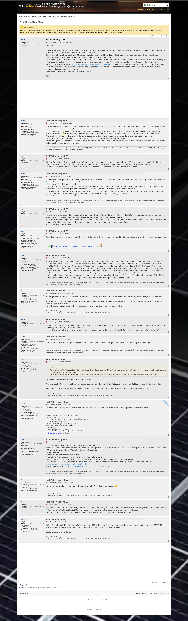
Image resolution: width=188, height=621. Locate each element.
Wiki (162, 9)
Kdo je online (24, 585)
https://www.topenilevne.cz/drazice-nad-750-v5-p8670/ (89, 466)
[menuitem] (47, 16)
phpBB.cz (99, 604)
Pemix (23, 39)
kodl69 (23, 120)
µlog (167, 9)
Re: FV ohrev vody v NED (57, 121)
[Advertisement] (94, 99)
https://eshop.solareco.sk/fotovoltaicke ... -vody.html (91, 64)
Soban (23, 231)
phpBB (87, 599)
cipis (22, 402)
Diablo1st (24, 290)
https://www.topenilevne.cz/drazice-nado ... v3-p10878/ (66, 464)
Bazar (154, 9)
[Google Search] (167, 5)
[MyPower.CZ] (30, 5)
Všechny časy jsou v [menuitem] (158, 593)
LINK (67, 486)
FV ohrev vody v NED (31, 21)
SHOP (147, 9)
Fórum (140, 9)
